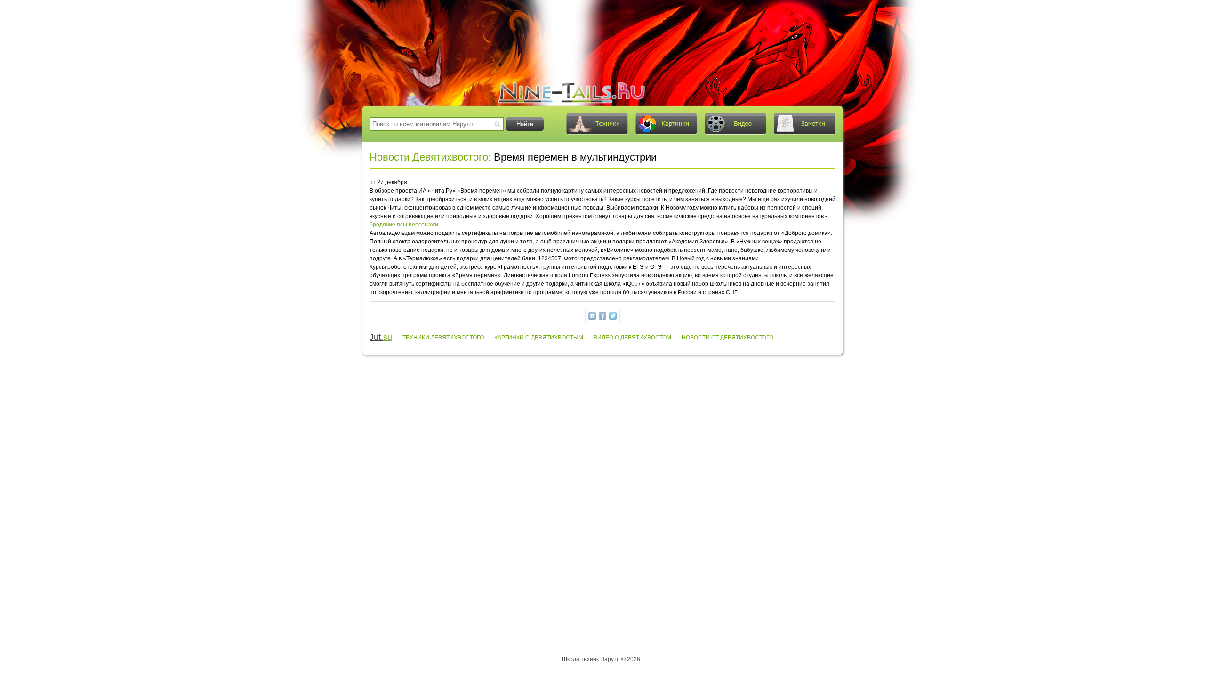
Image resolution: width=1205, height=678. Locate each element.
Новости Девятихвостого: (430, 157)
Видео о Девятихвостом (632, 337)
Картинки (666, 124)
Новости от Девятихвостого (727, 337)
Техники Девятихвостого (443, 337)
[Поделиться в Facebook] (602, 316)
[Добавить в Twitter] (613, 316)
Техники (597, 124)
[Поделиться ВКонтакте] (592, 316)
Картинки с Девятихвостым (538, 337)
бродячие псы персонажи (404, 224)
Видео (735, 124)
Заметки (804, 124)
